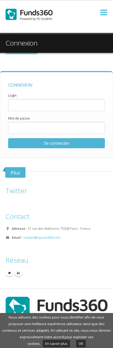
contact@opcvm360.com (41, 237)
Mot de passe (19, 118)
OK (81, 343)
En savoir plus (56, 343)
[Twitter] (9, 273)
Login (12, 95)
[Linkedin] (18, 273)
